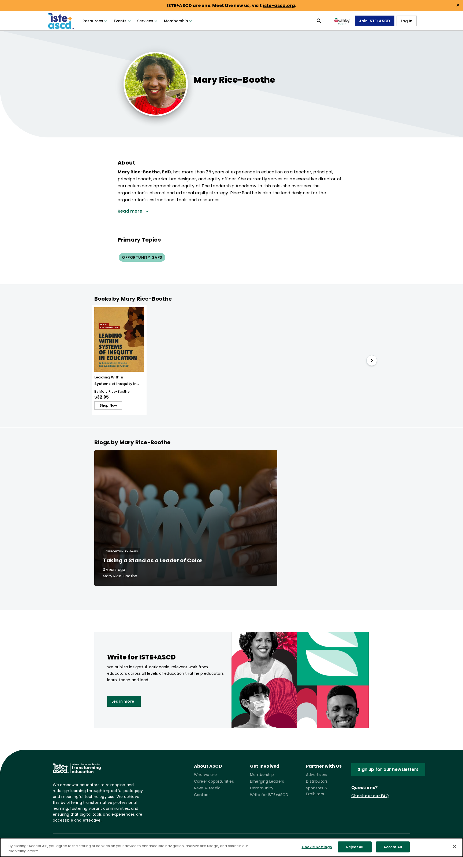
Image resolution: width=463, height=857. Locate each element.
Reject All (354, 846)
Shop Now (108, 405)
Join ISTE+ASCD (374, 21)
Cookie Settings (317, 846)
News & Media (207, 788)
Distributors (317, 781)
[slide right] (371, 360)
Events (120, 21)
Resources (93, 21)
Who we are (205, 774)
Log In (406, 21)
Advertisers (316, 774)
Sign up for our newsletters (388, 769)
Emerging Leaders (267, 781)
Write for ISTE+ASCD (269, 794)
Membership (176, 21)
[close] (457, 5)
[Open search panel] (319, 21)
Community (261, 788)
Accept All (392, 846)
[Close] (454, 846)
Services (145, 21)
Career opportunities (214, 781)
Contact (202, 794)
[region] (231, 847)
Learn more (122, 701)
